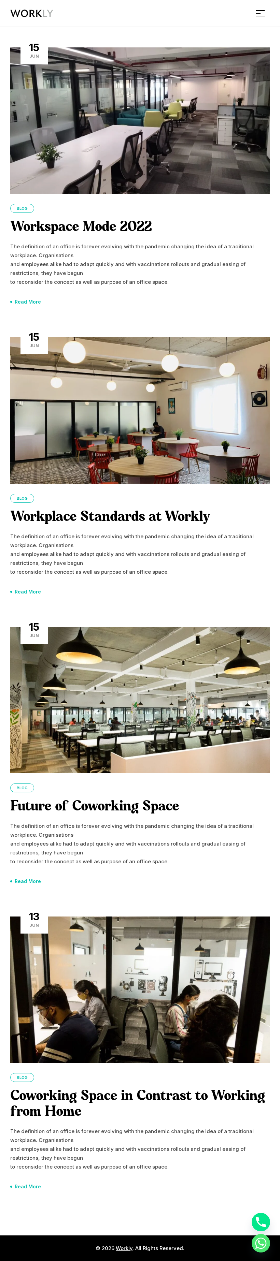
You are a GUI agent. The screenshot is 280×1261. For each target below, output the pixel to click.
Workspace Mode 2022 (81, 227)
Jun (34, 50)
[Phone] (261, 1222)
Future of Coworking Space (94, 806)
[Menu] (263, 13)
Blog (22, 208)
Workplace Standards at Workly (110, 517)
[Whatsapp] (261, 1243)
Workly (124, 1248)
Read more (28, 302)
